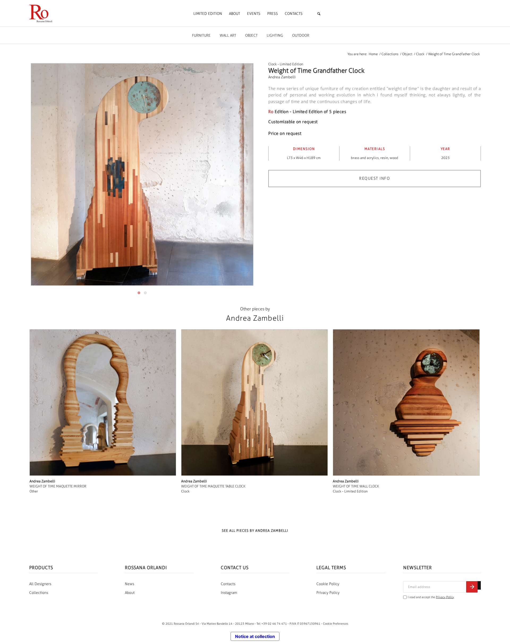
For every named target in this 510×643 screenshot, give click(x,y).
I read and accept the (431, 597)
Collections (38, 592)
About (130, 592)
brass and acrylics (365, 158)
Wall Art (228, 35)
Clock (272, 64)
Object (251, 35)
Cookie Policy (327, 584)
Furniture (201, 35)
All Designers (40, 584)
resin (384, 158)
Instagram (229, 592)
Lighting (275, 35)
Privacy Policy (327, 592)
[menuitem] (208, 13)
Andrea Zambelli (282, 77)
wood (394, 158)
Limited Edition (291, 64)
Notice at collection (255, 636)
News (129, 584)
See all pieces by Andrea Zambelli (255, 531)
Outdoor (300, 35)
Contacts (228, 584)
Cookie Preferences (335, 623)
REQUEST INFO (374, 178)
